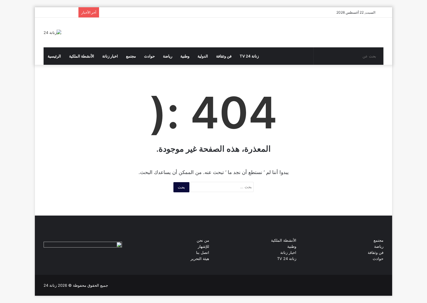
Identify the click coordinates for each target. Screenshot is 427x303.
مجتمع (131, 56)
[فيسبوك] (47, 258)
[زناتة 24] (52, 32)
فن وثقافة (224, 56)
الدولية (203, 56)
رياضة (167, 56)
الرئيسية (54, 56)
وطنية (184, 56)
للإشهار (203, 246)
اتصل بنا (202, 252)
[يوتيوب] (61, 258)
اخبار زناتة (110, 56)
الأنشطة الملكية (81, 56)
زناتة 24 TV (249, 56)
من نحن (203, 240)
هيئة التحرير (200, 258)
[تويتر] (54, 258)
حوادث (149, 56)
